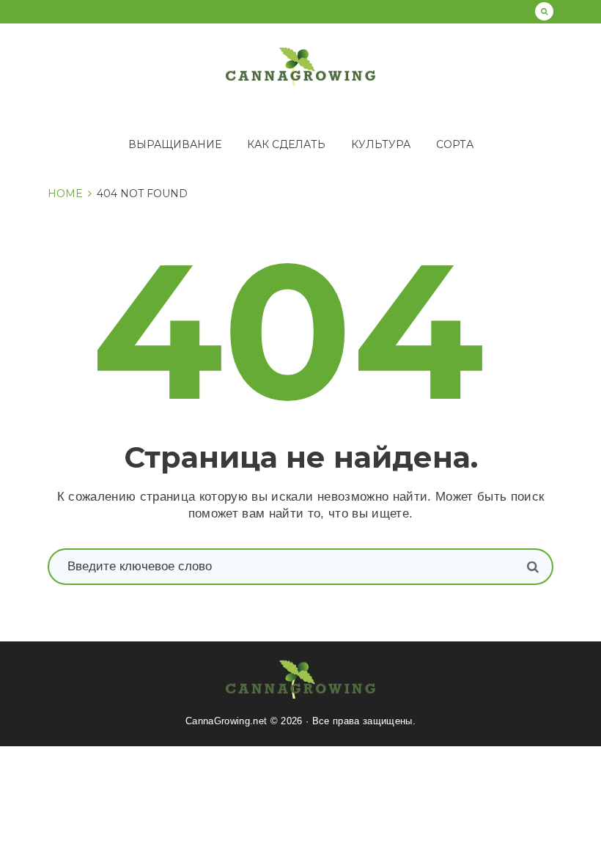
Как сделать (286, 144)
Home (65, 193)
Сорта (454, 144)
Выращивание (174, 144)
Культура (380, 144)
